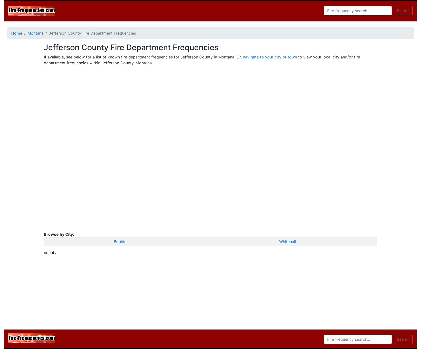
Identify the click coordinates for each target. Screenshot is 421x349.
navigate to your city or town (270, 57)
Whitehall (287, 241)
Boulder (121, 241)
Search (403, 10)
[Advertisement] (22, 116)
